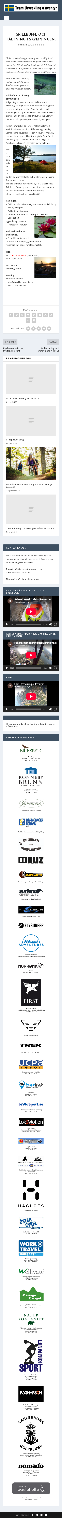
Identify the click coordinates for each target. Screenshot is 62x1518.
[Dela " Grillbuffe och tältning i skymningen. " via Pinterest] (34, 315)
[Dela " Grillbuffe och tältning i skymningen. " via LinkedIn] (40, 315)
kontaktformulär (31, 579)
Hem (17, 1515)
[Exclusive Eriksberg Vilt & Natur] (31, 379)
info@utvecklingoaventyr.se (28, 569)
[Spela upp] (6, 624)
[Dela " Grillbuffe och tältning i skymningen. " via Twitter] (16, 315)
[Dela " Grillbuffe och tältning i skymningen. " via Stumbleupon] (51, 315)
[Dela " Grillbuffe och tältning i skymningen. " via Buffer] (45, 315)
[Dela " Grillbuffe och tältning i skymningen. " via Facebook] (11, 315)
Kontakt (25, 1515)
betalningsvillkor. (13, 268)
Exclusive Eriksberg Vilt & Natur (23, 398)
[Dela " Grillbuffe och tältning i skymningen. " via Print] (34, 320)
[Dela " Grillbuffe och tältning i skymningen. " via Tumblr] (28, 315)
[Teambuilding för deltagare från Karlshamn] (31, 509)
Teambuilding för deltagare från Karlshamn (30, 528)
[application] (31, 611)
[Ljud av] (50, 624)
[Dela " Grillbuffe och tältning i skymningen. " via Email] (28, 320)
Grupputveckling (15, 439)
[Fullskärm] (55, 624)
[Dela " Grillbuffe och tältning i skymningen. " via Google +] (22, 315)
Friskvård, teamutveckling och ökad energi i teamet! (29, 485)
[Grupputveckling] (31, 421)
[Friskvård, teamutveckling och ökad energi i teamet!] (31, 463)
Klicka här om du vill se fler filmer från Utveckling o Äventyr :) (31, 725)
